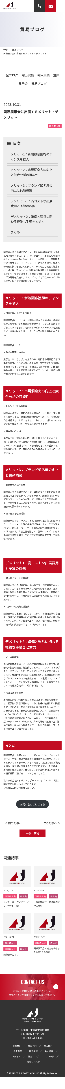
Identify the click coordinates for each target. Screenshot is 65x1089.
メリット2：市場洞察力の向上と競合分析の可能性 (31, 172)
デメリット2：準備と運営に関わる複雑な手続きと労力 (31, 219)
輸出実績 (27, 75)
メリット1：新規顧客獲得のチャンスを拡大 (31, 156)
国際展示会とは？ (12, 345)
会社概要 (49, 1051)
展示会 (23, 83)
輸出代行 (32, 1045)
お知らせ (16, 1056)
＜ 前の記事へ (13, 823)
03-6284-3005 (35, 1038)
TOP (5, 50)
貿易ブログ (39, 83)
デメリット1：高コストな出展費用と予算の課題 (31, 203)
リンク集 (50, 1056)
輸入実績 (43, 75)
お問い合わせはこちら (32, 804)
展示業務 (33, 1051)
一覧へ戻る (32, 833)
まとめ (15, 232)
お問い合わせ (33, 1061)
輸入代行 (48, 1045)
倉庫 (56, 75)
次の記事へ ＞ (51, 823)
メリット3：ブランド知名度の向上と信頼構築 (31, 188)
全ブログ (12, 75)
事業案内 (17, 1045)
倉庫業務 (17, 1051)
